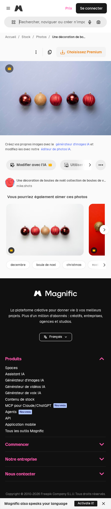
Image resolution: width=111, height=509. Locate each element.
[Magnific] (55, 295)
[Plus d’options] (36, 52)
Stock (26, 37)
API (8, 418)
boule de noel (46, 265)
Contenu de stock (20, 399)
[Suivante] (89, 165)
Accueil (10, 37)
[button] (55, 337)
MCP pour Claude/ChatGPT (35, 405)
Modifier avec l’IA (28, 166)
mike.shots (24, 186)
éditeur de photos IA (55, 149)
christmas (74, 265)
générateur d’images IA (73, 144)
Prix (68, 8)
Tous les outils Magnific (24, 431)
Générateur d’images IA (24, 380)
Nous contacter (20, 473)
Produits (13, 358)
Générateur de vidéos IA (25, 386)
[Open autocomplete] (11, 22)
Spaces (11, 367)
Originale (34, 69)
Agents (18, 411)
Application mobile (20, 424)
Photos (41, 37)
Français (55, 337)
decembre (18, 265)
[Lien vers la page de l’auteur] (9, 183)
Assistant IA (15, 374)
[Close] (103, 503)
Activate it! (86, 503)
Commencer (17, 444)
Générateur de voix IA (23, 393)
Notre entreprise (21, 459)
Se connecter (91, 8)
